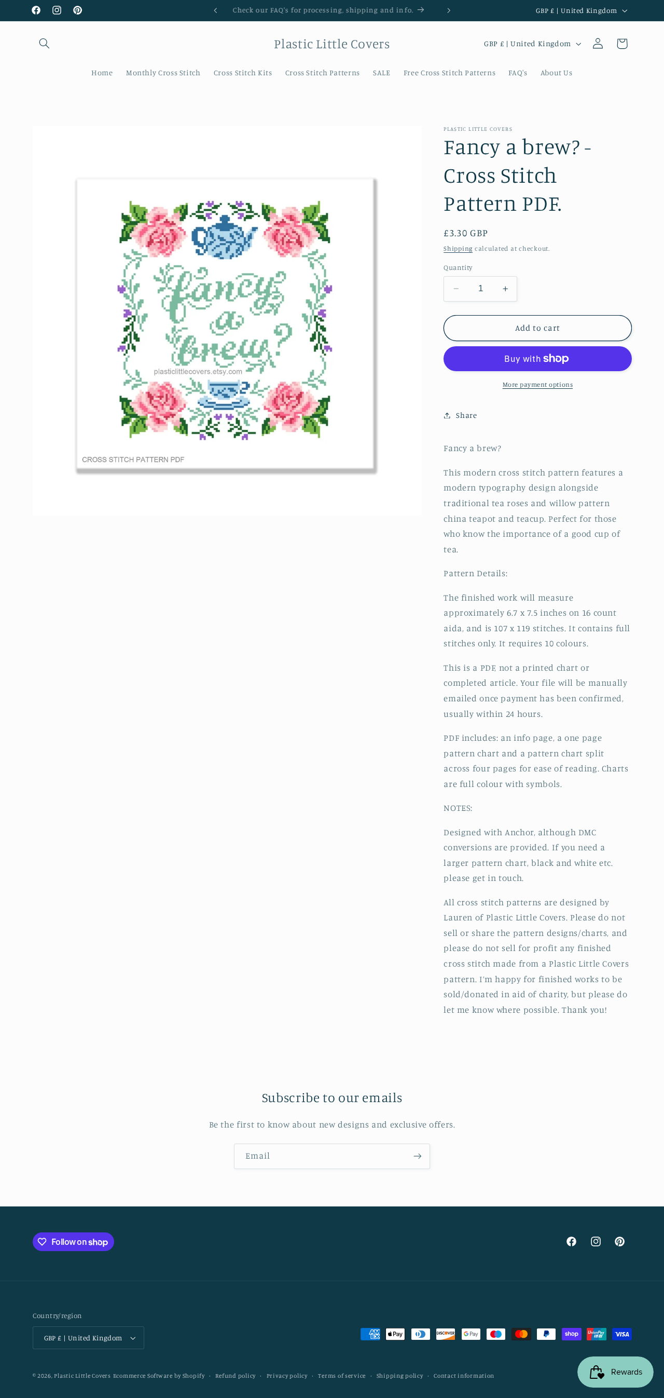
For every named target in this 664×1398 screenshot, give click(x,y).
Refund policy (235, 1375)
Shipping (458, 248)
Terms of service (342, 1375)
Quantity (458, 267)
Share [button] (466, 415)
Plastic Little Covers (82, 1375)
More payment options (538, 384)
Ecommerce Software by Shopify (159, 1375)
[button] (45, 44)
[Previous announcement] (215, 10)
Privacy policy (287, 1375)
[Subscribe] (418, 1156)
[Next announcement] (448, 10)
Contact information (464, 1375)
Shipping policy (400, 1375)
